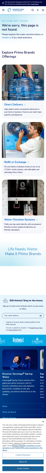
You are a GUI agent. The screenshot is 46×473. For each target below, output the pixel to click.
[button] (38, 10)
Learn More (35, 4)
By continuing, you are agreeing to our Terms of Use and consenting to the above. (22, 448)
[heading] (23, 105)
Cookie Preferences (23, 455)
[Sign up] (40, 315)
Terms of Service (13, 330)
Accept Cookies (23, 468)
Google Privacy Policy (36, 328)
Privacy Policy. (18, 446)
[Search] (32, 10)
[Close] (43, 421)
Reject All (23, 462)
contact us (6, 37)
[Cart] (43, 10)
